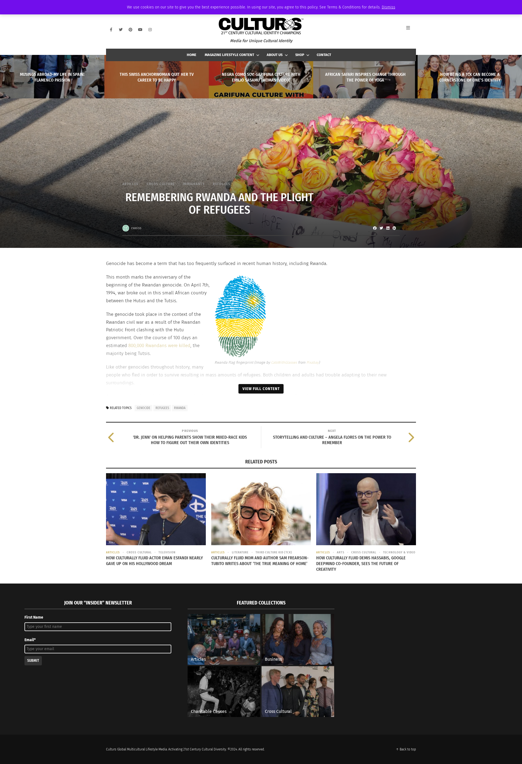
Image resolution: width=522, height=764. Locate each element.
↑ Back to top (406, 749)
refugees (162, 408)
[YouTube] (140, 30)
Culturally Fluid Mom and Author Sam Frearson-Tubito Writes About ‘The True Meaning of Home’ (260, 560)
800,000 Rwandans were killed (159, 345)
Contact (324, 55)
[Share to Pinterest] (394, 228)
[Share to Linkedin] (387, 228)
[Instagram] (150, 30)
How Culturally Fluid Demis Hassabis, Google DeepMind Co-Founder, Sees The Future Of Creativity (361, 563)
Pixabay (312, 362)
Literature (240, 552)
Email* (30, 640)
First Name (33, 617)
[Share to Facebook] (374, 228)
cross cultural (139, 552)
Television (167, 552)
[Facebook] (111, 30)
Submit (33, 660)
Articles (130, 184)
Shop (299, 55)
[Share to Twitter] (381, 228)
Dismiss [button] (388, 7)
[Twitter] (121, 30)
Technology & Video (399, 552)
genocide (143, 408)
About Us (274, 55)
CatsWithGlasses (284, 362)
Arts (340, 552)
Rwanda (179, 408)
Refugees (221, 184)
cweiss (136, 228)
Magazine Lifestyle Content (229, 55)
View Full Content (261, 388)
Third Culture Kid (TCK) (274, 552)
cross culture (161, 184)
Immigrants (194, 184)
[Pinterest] (130, 30)
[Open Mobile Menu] (411, 30)
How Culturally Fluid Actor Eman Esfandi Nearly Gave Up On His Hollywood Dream (154, 560)
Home (191, 55)
